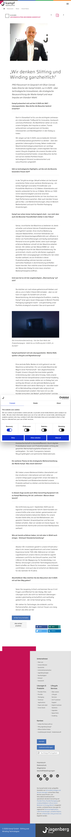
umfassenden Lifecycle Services (51, 814)
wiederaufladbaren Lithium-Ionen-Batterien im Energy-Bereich (47, 804)
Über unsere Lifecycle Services (55, 694)
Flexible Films (42, 692)
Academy (54, 716)
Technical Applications (51, 809)
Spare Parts (55, 713)
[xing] (40, 778)
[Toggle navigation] (68, 3)
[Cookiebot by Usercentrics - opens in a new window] (61, 397)
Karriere (40, 720)
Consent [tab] (12, 403)
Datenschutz (41, 765)
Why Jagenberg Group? (44, 727)
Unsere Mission (42, 665)
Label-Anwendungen (43, 812)
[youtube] (47, 778)
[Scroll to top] (67, 833)
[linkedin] (57, 775)
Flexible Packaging (51, 801)
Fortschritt (41, 681)
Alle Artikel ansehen (18, 624)
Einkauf (40, 678)
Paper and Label (42, 705)
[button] (42, 626)
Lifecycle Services (54, 687)
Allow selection (35, 438)
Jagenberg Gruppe (43, 673)
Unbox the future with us (45, 724)
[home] (4, 8)
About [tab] (59, 403)
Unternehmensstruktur (44, 670)
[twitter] (44, 775)
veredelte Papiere (55, 812)
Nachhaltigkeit (42, 675)
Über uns (40, 662)
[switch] (26, 430)
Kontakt (41, 741)
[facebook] (38, 775)
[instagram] (51, 775)
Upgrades (54, 710)
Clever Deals (41, 708)
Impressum (41, 762)
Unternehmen (42, 658)
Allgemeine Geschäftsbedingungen (46, 769)
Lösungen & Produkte (41, 687)
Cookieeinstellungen (46, 747)
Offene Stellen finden (44, 729)
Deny (13, 438)
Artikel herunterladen (21, 618)
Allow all (58, 438)
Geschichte (41, 667)
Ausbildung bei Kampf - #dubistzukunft (49, 732)
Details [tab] (35, 403)
